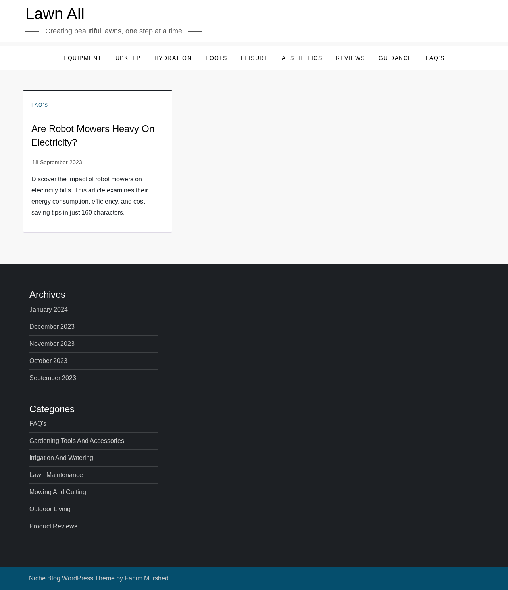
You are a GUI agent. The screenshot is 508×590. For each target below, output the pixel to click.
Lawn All (55, 13)
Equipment (83, 58)
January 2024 (48, 309)
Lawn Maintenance (56, 475)
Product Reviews (53, 526)
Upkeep (128, 58)
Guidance (395, 58)
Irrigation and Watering (61, 457)
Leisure (255, 58)
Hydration (173, 58)
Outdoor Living (50, 509)
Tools (216, 58)
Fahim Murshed (147, 578)
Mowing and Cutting (57, 492)
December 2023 (52, 326)
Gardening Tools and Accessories (76, 440)
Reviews (350, 58)
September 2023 (52, 378)
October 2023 (48, 360)
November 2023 (52, 343)
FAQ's (39, 105)
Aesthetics (302, 58)
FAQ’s (435, 58)
